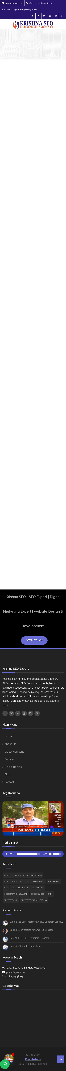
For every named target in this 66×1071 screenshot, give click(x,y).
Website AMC (10, 900)
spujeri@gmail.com (14, 3)
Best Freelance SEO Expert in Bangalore (56, 338)
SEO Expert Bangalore (56, 487)
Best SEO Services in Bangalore (56, 415)
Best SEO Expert (54, 378)
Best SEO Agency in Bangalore (56, 354)
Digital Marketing (14, 751)
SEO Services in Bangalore (56, 530)
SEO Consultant (20, 888)
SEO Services (37, 894)
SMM (57, 274)
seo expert (55, 479)
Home (8, 736)
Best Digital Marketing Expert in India (56, 321)
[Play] (6, 854)
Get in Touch (34, 640)
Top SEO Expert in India (55, 555)
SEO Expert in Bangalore (56, 498)
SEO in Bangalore (56, 519)
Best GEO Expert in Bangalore (25, 946)
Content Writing (13, 881)
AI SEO (58, 185)
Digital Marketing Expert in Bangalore (56, 430)
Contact (9, 782)
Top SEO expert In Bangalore (56, 542)
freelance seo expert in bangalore (56, 446)
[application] (33, 854)
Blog (7, 774)
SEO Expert (37, 888)
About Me (10, 743)
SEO (56, 229)
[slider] (28, 854)
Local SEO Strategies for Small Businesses (31, 930)
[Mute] (50, 854)
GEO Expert (54, 881)
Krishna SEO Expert (11, 144)
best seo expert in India (55, 402)
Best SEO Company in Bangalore (56, 367)
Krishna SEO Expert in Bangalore (56, 469)
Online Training (13, 766)
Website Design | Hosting (59, 292)
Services (9, 759)
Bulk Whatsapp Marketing (28, 875)
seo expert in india (55, 509)
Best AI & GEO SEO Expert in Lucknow (29, 938)
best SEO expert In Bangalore (56, 389)
